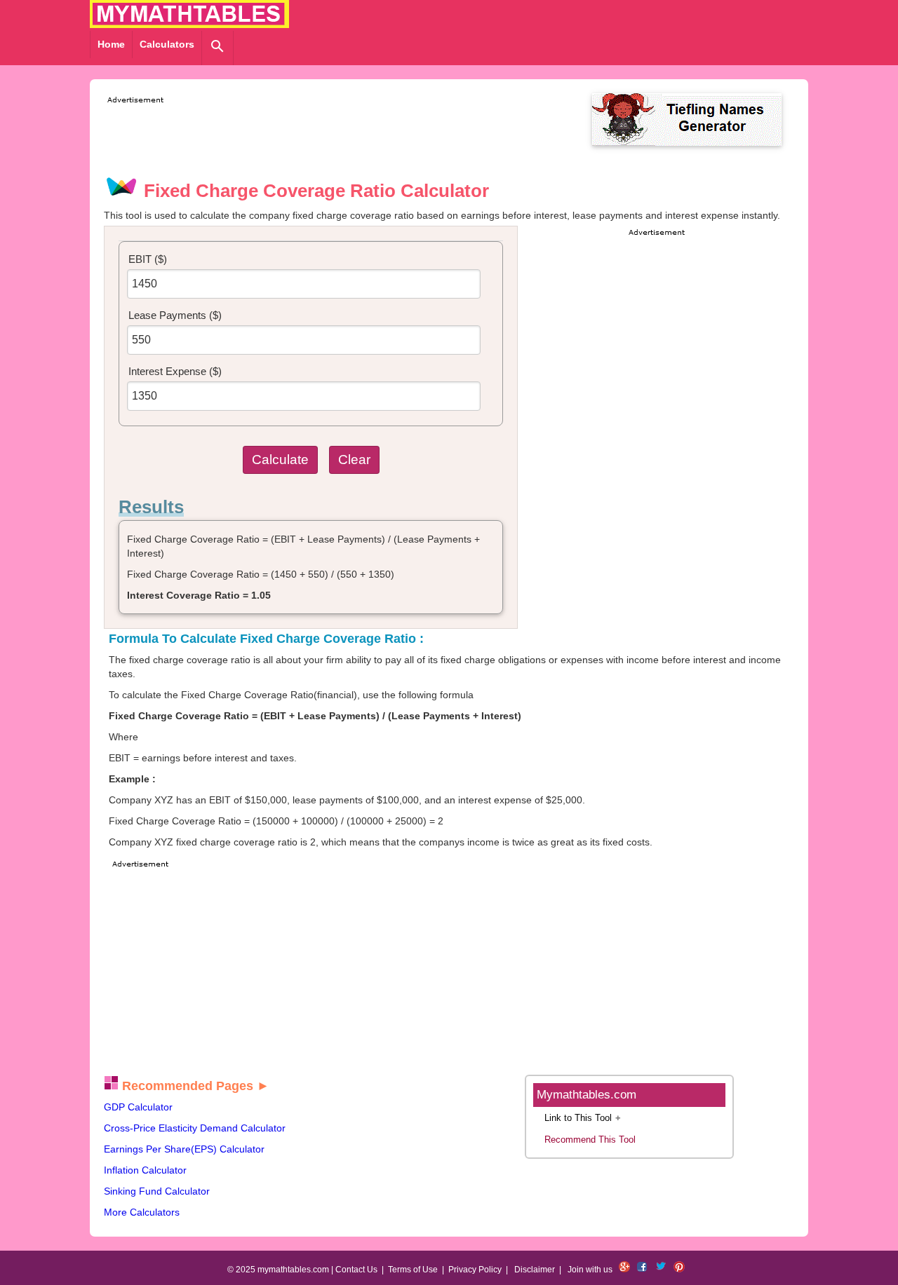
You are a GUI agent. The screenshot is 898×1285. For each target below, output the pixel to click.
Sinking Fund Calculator (157, 1191)
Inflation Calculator (145, 1170)
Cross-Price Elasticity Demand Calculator (195, 1128)
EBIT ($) (147, 259)
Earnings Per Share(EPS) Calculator (184, 1149)
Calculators (167, 44)
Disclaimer (534, 1269)
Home (111, 44)
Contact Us (356, 1269)
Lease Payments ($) (175, 315)
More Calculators (142, 1212)
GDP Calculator (138, 1107)
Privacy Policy (475, 1269)
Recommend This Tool (590, 1139)
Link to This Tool (578, 1118)
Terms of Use (413, 1269)
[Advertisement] (359, 138)
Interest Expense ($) (175, 371)
